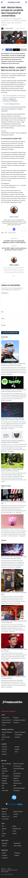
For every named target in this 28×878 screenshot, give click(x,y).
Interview (4, 749)
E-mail (2, 318)
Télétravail (4, 858)
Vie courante (5, 819)
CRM (3, 773)
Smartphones (17, 843)
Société (3, 744)
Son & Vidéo (5, 790)
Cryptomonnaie (6, 737)
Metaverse (16, 722)
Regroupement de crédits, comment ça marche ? (13, 528)
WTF (3, 836)
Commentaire (5, 293)
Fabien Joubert (9, 28)
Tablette (4, 845)
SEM (14, 785)
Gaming (14, 826)
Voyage (4, 833)
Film (3, 826)
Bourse (4, 734)
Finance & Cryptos (7, 729)
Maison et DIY (5, 816)
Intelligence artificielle (19, 720)
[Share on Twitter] (16, 50)
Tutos (3, 725)
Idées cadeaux (17, 845)
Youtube (14, 833)
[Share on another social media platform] (23, 50)
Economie (4, 747)
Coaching (4, 768)
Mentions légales (5, 871)
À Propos (3, 868)
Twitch (14, 831)
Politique (17, 749)
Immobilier (17, 737)
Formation (4, 778)
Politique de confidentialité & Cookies (9, 870)
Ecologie (17, 747)
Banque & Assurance (20, 732)
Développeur (5, 776)
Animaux (4, 811)
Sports (15, 816)
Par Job (3, 760)
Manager (4, 780)
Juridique (16, 855)
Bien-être (4, 814)
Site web (3, 325)
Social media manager (19, 788)
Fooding (16, 814)
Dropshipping (16, 776)
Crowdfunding (18, 734)
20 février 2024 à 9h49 (20, 28)
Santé (16, 751)
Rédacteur (4, 783)
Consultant (5, 771)
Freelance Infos (14, 2)
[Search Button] (26, 2)
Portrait (4, 751)
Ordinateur (4, 843)
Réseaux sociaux (6, 722)
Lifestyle (4, 809)
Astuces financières (7, 732)
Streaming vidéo (16, 828)
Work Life (4, 850)
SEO (3, 788)
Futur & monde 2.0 (6, 720)
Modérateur (16, 780)
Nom (2, 311)
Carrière (4, 853)
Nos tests (4, 840)
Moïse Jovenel (12, 232)
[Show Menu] (2, 2)
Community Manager (18, 768)
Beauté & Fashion (18, 811)
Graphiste (15, 778)
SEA (3, 785)
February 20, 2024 (14, 104)
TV (2, 831)
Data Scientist (17, 773)
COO (14, 771)
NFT (3, 739)
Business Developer (18, 763)
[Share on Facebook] (9, 50)
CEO (3, 766)
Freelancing (17, 853)
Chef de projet (17, 766)
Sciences (4, 754)
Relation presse (17, 783)
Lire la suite (9, 374)
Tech (3, 715)
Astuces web (5, 717)
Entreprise (16, 717)
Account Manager (6, 763)
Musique (4, 828)
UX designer (16, 790)
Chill (3, 823)
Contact (9, 868)
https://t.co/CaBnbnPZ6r (9, 99)
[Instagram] (14, 229)
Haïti (6, 232)
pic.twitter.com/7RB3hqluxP (10, 101)
